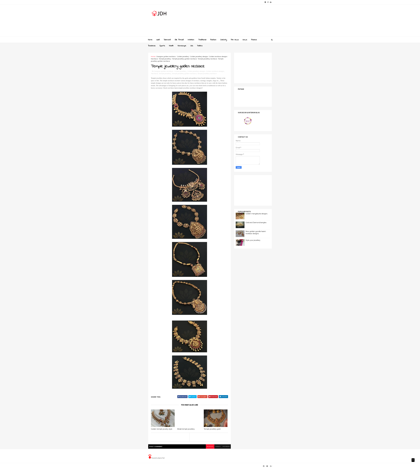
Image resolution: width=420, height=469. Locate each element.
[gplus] (271, 2)
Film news (235, 39)
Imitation (191, 39)
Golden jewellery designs (199, 56)
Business (151, 45)
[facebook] (267, 466)
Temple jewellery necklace (207, 59)
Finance (254, 39)
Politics (199, 45)
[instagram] (265, 2)
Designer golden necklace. (166, 56)
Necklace (154, 59)
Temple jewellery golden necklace (184, 59)
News (245, 39)
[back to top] (413, 460)
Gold (158, 39)
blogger (210, 446)
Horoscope (182, 45)
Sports (162, 45)
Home (150, 39)
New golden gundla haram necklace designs (256, 232)
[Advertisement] (232, 21)
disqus (217, 446)
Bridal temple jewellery (186, 429)
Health (171, 45)
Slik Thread (179, 39)
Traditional (202, 39)
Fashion (213, 39)
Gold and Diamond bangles (256, 223)
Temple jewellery (165, 59)
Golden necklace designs (218, 56)
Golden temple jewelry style (161, 429)
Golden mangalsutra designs (256, 214)
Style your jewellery (253, 240)
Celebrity (223, 39)
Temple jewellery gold (212, 429)
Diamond (167, 39)
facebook (226, 446)
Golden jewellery (183, 56)
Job (191, 45)
